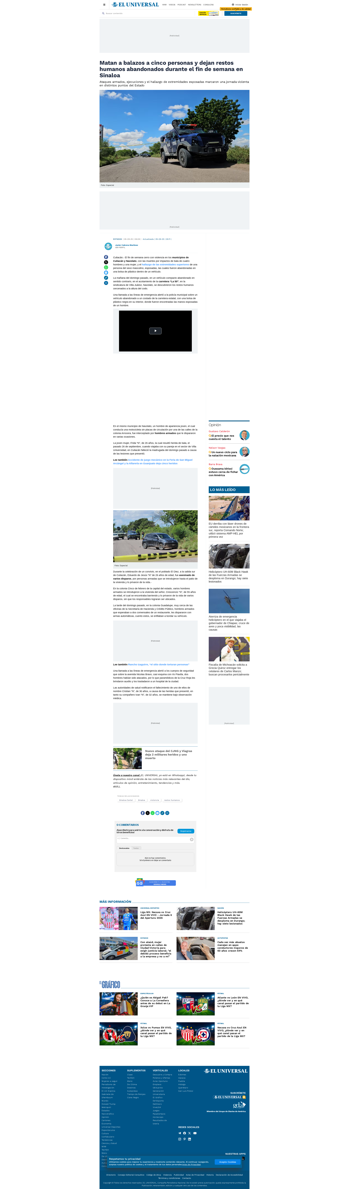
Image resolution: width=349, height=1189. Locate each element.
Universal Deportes (111, 1127)
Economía (106, 1124)
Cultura (105, 1133)
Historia (210, 1175)
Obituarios (158, 1088)
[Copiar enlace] (106, 278)
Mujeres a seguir (110, 1081)
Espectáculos (108, 1130)
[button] (235, 13)
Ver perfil (120, 247)
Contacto (186, 1178)
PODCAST (181, 5)
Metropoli (106, 1107)
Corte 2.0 (106, 1078)
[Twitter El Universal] (189, 1134)
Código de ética (153, 1175)
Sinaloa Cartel (126, 800)
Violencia (167, 1175)
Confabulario (108, 1137)
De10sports (158, 1101)
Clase (130, 1074)
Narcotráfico (108, 1114)
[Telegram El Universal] (179, 1134)
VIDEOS (172, 5)
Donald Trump (108, 1104)
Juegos (156, 1110)
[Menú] (104, 4)
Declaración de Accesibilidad (229, 1175)
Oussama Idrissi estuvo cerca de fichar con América (223, 472)
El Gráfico (158, 1097)
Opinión (215, 425)
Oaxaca (182, 1078)
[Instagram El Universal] (179, 1139)
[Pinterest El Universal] (184, 1139)
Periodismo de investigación (109, 1086)
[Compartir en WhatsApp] (106, 267)
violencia (154, 800)
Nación (105, 1074)
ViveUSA (157, 1107)
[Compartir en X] (106, 262)
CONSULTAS (208, 5)
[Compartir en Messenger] (106, 273)
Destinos (131, 1088)
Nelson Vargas (217, 447)
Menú (104, 1153)
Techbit (105, 1150)
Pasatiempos (159, 1114)
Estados (117, 239)
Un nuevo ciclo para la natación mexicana (223, 454)
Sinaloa (141, 800)
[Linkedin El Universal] (189, 1139)
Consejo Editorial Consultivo (131, 1175)
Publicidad (179, 1175)
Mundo (105, 1101)
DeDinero (157, 1104)
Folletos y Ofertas (161, 1078)
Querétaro (183, 1088)
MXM (164, 5)
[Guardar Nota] (106, 283)
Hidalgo (182, 1084)
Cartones (106, 1120)
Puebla (181, 1081)
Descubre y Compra (162, 1074)
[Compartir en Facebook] (106, 257)
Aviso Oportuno (160, 1081)
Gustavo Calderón (219, 431)
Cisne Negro (133, 1097)
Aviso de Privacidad (195, 1175)
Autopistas (132, 1091)
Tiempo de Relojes (136, 1094)
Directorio (111, 1175)
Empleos (157, 1084)
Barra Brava (215, 464)
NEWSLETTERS (194, 5)
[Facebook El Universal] (184, 1134)
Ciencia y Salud (109, 1143)
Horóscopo (158, 1117)
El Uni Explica (108, 1091)
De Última (132, 1084)
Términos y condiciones (169, 1178)
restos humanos (172, 800)
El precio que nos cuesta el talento (221, 437)
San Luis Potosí (185, 1091)
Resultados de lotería (160, 1122)
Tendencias (107, 1140)
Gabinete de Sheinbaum (108, 1096)
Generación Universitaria (159, 1092)
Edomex (182, 1074)
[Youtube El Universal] (195, 1134)
